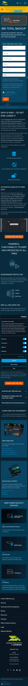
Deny (14, 368)
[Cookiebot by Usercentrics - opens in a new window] (21, 317)
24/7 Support (4, 681)
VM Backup (5, 582)
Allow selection (14, 364)
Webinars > (5, 492)
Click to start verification (11, 93)
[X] (11, 670)
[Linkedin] (14, 670)
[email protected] (14, 659)
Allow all (14, 360)
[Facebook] (8, 670)
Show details (21, 356)
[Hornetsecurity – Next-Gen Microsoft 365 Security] (4, 3)
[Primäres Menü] (25, 3)
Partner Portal (6, 684)
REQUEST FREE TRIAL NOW (14, 236)
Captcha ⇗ (7, 95)
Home (2, 107)
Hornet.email (6, 554)
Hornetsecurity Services (11, 107)
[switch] (25, 343)
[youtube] (17, 670)
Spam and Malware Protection (11, 526)
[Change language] (19, 3)
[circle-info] (2, 9)
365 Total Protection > (8, 450)
